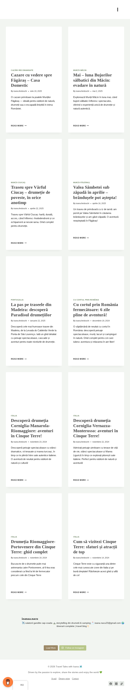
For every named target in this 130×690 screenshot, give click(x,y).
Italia (14, 416)
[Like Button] (13, 116)
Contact (75, 678)
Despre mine (64, 678)
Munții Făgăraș (81, 182)
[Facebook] (110, 683)
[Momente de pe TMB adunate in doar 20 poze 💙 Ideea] (95, 637)
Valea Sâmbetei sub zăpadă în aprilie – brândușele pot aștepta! (95, 192)
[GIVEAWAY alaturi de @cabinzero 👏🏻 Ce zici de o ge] (15, 637)
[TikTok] (121, 683)
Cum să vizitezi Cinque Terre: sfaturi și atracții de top (95, 546)
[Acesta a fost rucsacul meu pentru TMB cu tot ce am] (55, 637)
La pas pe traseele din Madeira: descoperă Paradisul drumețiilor (31, 309)
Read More (18, 126)
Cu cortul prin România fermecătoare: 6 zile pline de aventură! (95, 309)
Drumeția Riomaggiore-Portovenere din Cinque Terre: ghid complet (33, 546)
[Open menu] (119, 9)
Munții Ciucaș (18, 182)
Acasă (53, 678)
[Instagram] (116, 683)
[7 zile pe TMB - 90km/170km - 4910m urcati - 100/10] (115, 637)
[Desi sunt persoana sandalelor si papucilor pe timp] (75, 637)
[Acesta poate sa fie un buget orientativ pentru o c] (35, 637)
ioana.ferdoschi (20, 91)
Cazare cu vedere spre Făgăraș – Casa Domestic (31, 80)
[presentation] (34, 45)
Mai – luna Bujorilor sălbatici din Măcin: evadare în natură (92, 80)
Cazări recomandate (22, 70)
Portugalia (17, 300)
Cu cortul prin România (86, 300)
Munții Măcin (79, 70)
